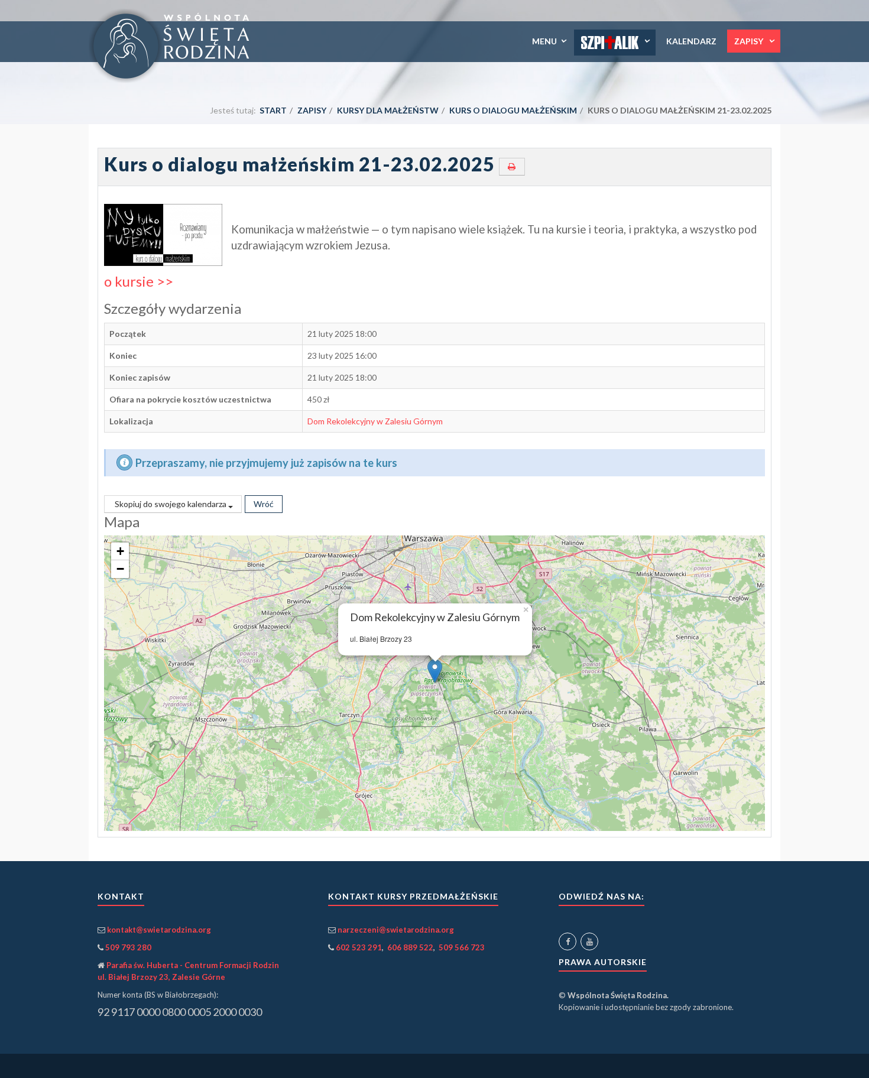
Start (273, 110)
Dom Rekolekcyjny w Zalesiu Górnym (375, 421)
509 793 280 (128, 947)
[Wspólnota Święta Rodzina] (174, 46)
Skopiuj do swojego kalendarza (170, 504)
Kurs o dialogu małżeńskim (513, 110)
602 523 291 (359, 947)
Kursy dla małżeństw (388, 110)
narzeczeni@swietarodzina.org (396, 929)
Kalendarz (691, 41)
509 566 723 (462, 947)
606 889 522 (410, 947)
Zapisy (749, 41)
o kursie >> (138, 281)
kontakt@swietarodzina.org (159, 929)
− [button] (120, 568)
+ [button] (120, 551)
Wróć (264, 504)
